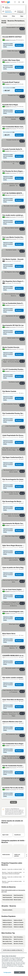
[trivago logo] (5, 2)
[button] (13, 7)
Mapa (21, 16)
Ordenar (5, 16)
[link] (15, 2)
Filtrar (13, 16)
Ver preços (18, 45)
